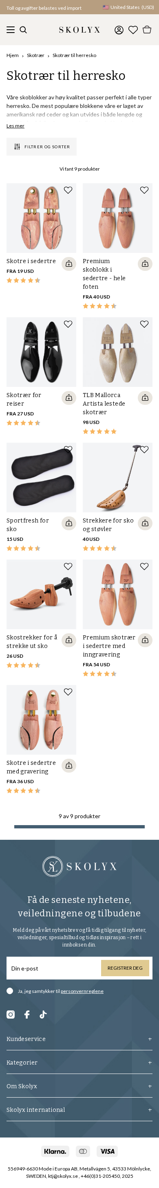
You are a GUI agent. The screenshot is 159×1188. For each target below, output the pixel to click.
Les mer (15, 126)
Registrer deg (125, 968)
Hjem (13, 55)
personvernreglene (82, 991)
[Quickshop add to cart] (69, 264)
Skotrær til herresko (74, 55)
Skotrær (35, 55)
